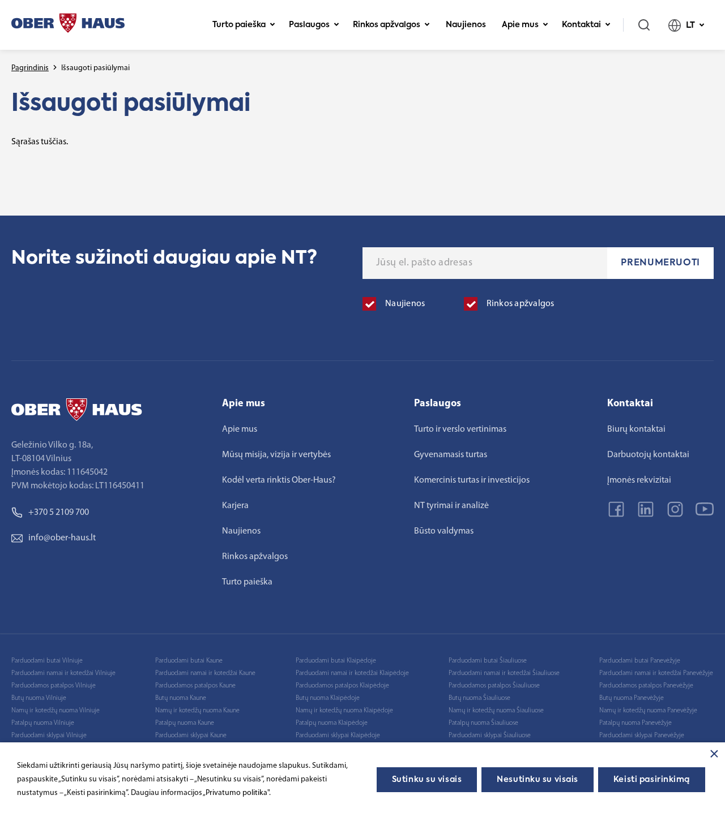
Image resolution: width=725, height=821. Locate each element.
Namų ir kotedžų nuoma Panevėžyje (648, 710)
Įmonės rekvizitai (639, 480)
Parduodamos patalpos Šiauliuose (494, 685)
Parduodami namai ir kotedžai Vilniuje (63, 673)
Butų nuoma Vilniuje (38, 698)
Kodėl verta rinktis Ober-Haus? (279, 480)
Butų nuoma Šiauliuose (479, 698)
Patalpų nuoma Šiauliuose (483, 723)
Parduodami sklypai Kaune (191, 735)
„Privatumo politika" (236, 793)
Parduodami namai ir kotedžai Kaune (205, 673)
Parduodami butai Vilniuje (47, 660)
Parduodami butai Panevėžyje (639, 660)
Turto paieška (239, 25)
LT (690, 25)
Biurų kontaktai (636, 429)
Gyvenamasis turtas (450, 454)
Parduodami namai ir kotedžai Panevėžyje (656, 673)
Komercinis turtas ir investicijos (472, 480)
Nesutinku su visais (537, 780)
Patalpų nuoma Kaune (184, 723)
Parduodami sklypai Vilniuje (49, 735)
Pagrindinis (30, 68)
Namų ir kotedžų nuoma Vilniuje (55, 710)
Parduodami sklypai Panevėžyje (641, 735)
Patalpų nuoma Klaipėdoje (332, 723)
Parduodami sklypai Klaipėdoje (338, 735)
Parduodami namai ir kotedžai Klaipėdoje (352, 673)
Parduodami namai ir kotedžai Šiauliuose (504, 673)
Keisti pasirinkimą (651, 780)
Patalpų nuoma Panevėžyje (635, 723)
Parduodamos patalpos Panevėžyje (646, 685)
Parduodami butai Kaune (189, 660)
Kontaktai (581, 25)
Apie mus (520, 25)
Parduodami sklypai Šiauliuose (490, 735)
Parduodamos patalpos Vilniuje (53, 685)
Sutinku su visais (427, 780)
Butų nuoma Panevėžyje (631, 698)
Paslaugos (309, 25)
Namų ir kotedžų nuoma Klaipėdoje (344, 710)
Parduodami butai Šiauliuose (488, 660)
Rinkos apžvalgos (386, 25)
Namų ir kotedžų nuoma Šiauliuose (496, 710)
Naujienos (466, 25)
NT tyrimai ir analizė (451, 505)
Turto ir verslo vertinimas (460, 429)
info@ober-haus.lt (62, 538)
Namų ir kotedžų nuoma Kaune (197, 710)
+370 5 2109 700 (58, 512)
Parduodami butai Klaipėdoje (336, 660)
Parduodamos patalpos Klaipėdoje (342, 685)
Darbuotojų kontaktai (648, 454)
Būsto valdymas (444, 531)
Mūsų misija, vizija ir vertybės (276, 454)
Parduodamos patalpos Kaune (195, 685)
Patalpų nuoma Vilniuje (42, 723)
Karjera (235, 505)
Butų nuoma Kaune (180, 698)
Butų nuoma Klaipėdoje (328, 698)
